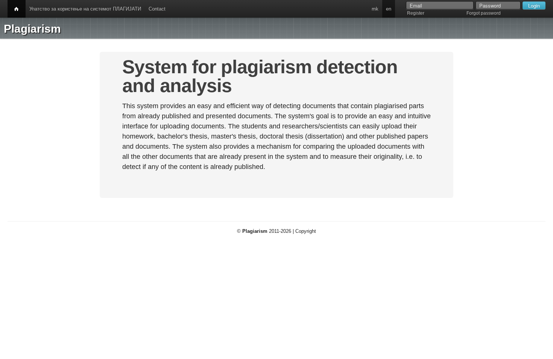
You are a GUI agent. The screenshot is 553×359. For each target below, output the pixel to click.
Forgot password (483, 13)
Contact (157, 9)
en (388, 9)
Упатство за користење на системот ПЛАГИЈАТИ (85, 9)
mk (375, 9)
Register (415, 13)
